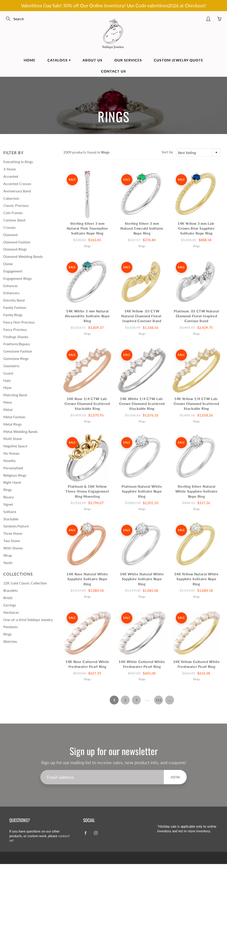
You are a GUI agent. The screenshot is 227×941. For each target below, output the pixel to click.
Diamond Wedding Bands (23, 256)
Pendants (10, 627)
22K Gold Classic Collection (25, 583)
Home (29, 60)
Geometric (11, 366)
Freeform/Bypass (16, 344)
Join (175, 777)
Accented (10, 176)
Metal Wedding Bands (20, 431)
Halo (7, 380)
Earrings (9, 605)
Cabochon (11, 198)
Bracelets (10, 590)
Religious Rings (14, 475)
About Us (92, 60)
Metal (7, 409)
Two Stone (11, 541)
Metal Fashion (14, 417)
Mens (7, 402)
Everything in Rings (18, 162)
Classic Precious (16, 205)
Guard (8, 373)
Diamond (10, 235)
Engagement (12, 271)
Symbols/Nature (16, 526)
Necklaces (11, 612)
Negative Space (15, 446)
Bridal (7, 598)
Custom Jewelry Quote (178, 60)
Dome (8, 264)
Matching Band (15, 395)
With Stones (13, 548)
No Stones (11, 453)
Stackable (10, 519)
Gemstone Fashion (17, 351)
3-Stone (9, 169)
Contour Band (14, 220)
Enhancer (10, 286)
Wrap (7, 555)
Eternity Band (14, 300)
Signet (8, 504)
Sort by (167, 152)
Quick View (87, 194)
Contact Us (113, 71)
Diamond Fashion (16, 242)
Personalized (13, 468)
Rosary (8, 497)
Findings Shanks (15, 337)
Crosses (9, 227)
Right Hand (12, 482)
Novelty (9, 460)
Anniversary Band (17, 191)
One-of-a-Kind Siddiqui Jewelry (28, 619)
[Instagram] (96, 833)
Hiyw (7, 387)
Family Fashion (14, 307)
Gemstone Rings (16, 358)
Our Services (128, 60)
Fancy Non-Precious (19, 322)
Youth (7, 562)
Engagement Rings (17, 278)
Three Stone (12, 533)
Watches (10, 641)
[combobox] (198, 152)
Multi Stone (12, 438)
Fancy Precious (15, 329)
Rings (7, 489)
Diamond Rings (15, 249)
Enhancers (11, 293)
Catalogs (58, 60)
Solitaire (9, 511)
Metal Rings (12, 424)
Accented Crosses (17, 183)
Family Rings (13, 315)
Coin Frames (13, 213)
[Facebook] (85, 833)
